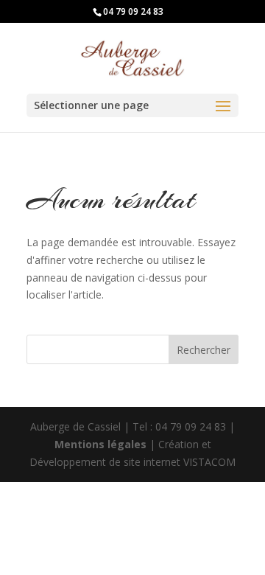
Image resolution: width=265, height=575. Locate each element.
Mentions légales (101, 444)
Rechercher (203, 350)
